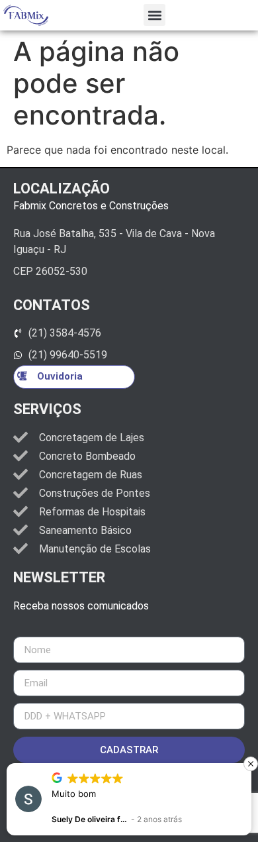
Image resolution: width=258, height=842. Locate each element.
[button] (154, 15)
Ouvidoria (60, 376)
